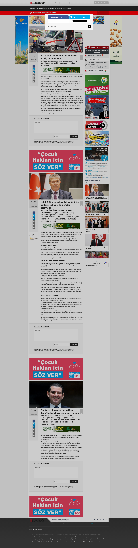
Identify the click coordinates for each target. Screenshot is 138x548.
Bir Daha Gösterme (52, 26)
